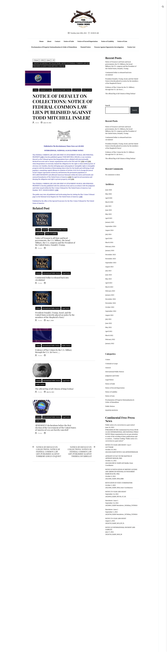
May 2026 (108, 194)
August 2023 (109, 267)
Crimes (35, 90)
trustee (40, 248)
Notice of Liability (107, 41)
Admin (37, 123)
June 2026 (108, 190)
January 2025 (109, 222)
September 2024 (110, 226)
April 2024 (108, 238)
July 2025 (108, 206)
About (49, 41)
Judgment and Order (112, 376)
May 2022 (108, 327)
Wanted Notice (85, 47)
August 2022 (109, 315)
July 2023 (108, 271)
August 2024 (109, 230)
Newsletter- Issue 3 (111, 501)
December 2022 (110, 299)
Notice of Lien (122, 41)
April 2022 (108, 331)
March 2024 (109, 242)
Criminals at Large (45, 90)
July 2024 (108, 234)
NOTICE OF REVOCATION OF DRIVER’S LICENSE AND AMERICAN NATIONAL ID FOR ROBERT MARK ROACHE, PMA (121, 471)
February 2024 (110, 246)
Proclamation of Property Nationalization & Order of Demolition (54, 47)
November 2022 (110, 303)
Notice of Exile (69, 41)
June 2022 (108, 323)
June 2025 (108, 210)
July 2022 (108, 319)
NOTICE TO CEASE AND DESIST (115, 492)
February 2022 (110, 339)
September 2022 (110, 311)
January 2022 (109, 343)
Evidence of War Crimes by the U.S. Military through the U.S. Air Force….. (53, 351)
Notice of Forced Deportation (87, 41)
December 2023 (110, 255)
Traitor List (131, 47)
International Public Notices (62, 90)
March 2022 (109, 335)
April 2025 (108, 218)
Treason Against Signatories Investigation (109, 47)
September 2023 (110, 263)
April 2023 (108, 283)
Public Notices (66, 345)
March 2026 (109, 202)
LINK (42, 157)
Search (107, 105)
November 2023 (110, 259)
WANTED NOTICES (111, 410)
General (44, 230)
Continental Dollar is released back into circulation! (52, 278)
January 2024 (109, 250)
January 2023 (109, 295)
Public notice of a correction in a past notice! (120, 425)
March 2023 (109, 287)
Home (41, 41)
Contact (57, 41)
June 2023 (108, 275)
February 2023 (110, 291)
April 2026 (108, 198)
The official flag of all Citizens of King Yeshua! (54, 388)
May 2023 (108, 279)
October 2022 (109, 307)
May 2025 (108, 214)
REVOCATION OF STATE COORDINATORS (118, 483)
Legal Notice (76, 90)
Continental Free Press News (120, 419)
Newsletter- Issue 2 (111, 509)
